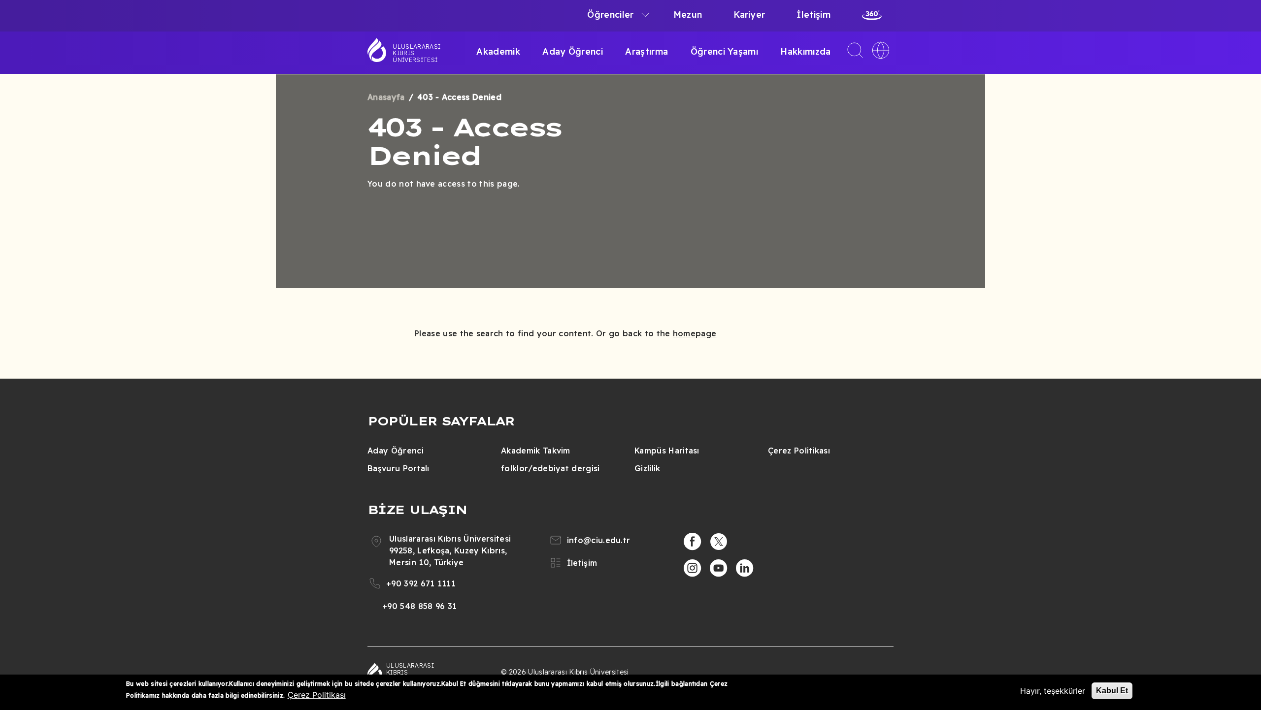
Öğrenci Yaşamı (724, 51)
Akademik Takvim (535, 450)
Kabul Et (1112, 690)
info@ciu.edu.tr (598, 540)
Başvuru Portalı (398, 468)
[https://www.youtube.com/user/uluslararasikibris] (719, 568)
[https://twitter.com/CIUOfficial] (719, 541)
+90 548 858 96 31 (419, 606)
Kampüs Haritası (666, 450)
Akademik (498, 51)
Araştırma (646, 51)
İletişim (813, 14)
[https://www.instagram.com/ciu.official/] (692, 568)
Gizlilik (647, 468)
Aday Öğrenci (572, 51)
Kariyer (749, 14)
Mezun (687, 14)
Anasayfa (386, 97)
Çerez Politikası (799, 450)
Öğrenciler (610, 14)
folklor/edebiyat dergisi (550, 468)
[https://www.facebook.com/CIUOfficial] (692, 541)
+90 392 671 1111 (421, 583)
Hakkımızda (805, 51)
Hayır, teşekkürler (1052, 691)
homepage (695, 333)
